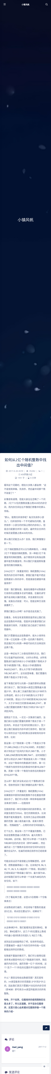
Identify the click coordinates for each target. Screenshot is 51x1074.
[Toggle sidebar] (4, 4)
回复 (42, 1053)
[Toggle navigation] (46, 4)
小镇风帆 (25, 4)
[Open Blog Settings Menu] (44, 1066)
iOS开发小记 (26, 474)
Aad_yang (17, 1047)
